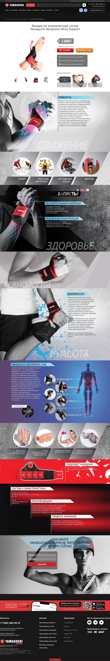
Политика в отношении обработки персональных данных (11, 629)
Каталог (67, 626)
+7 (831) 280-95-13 (10, 623)
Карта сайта (68, 641)
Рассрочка (36, 10)
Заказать (42, 564)
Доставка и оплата (25, 10)
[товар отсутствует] (84, 5)
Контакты (50, 10)
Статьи (56, 10)
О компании (14, 10)
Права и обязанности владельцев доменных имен (9, 634)
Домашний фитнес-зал (97, 10)
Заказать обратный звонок (98, 6)
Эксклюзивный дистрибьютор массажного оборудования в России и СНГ (87, 1)
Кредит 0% (68, 634)
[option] (17, 80)
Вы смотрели (55, 660)
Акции (7, 10)
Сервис (43, 10)
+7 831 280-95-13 (96, 4)
